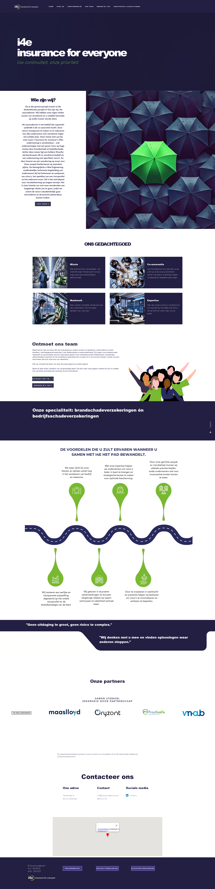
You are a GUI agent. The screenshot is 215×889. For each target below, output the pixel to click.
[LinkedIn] (127, 795)
